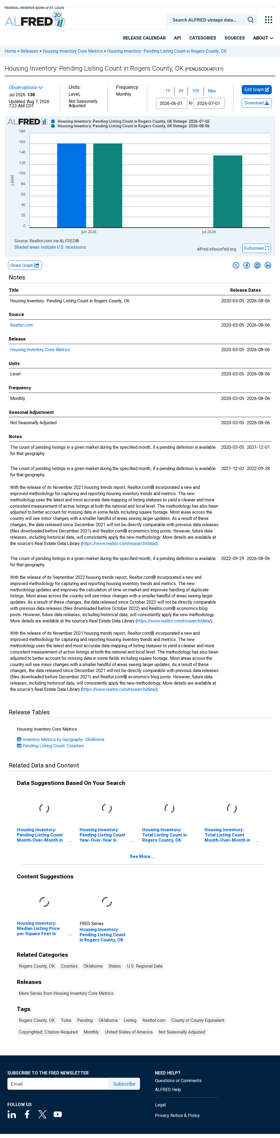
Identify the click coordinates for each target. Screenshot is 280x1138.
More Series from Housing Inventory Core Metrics (66, 993)
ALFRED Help (168, 1089)
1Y (167, 91)
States (115, 966)
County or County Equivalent (197, 1020)
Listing (130, 1020)
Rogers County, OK (37, 966)
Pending (85, 1020)
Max (212, 91)
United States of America (129, 1032)
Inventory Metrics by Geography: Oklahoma (63, 739)
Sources (234, 38)
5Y (181, 91)
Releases (29, 51)
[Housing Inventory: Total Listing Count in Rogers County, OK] (169, 808)
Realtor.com (21, 325)
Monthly (91, 1032)
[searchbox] (212, 20)
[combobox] (212, 19)
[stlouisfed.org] (34, 7)
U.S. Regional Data (144, 966)
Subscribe (124, 1084)
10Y (195, 91)
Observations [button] (23, 87)
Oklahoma (93, 966)
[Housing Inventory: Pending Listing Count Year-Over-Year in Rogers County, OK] (107, 808)
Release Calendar (144, 38)
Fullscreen (254, 248)
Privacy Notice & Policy (177, 1115)
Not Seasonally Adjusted (182, 1032)
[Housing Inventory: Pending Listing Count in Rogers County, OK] (107, 902)
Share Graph (22, 265)
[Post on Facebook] (246, 265)
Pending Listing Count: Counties (53, 745)
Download (254, 103)
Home (10, 51)
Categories (202, 38)
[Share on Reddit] (257, 265)
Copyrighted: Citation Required (48, 1032)
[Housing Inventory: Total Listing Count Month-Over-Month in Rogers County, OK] (232, 808)
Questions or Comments (178, 1080)
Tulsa (66, 1020)
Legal (160, 1104)
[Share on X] (236, 265)
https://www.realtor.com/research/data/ (119, 543)
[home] (36, 20)
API (177, 38)
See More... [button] (142, 856)
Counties (69, 966)
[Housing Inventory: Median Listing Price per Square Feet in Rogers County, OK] (44, 902)
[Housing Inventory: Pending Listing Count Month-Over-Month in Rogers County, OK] (44, 808)
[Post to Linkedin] (268, 265)
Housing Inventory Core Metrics (73, 51)
